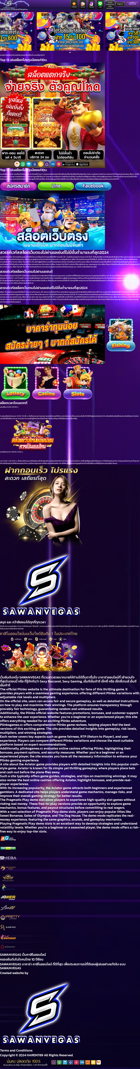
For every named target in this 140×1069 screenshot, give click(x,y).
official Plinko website (22, 689)
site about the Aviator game (23, 764)
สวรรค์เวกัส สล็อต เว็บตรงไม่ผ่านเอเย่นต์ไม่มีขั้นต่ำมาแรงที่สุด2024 (22, 257)
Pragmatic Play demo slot (25, 799)
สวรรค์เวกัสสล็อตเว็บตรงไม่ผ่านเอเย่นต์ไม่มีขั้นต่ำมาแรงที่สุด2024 (43, 287)
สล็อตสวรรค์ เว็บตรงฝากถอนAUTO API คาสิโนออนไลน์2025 (110, 4)
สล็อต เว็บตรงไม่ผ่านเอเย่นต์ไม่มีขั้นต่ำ (13, 292)
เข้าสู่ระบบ (120, 4)
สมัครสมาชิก (132, 4)
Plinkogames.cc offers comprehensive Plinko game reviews (43, 724)
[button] (2, 31)
